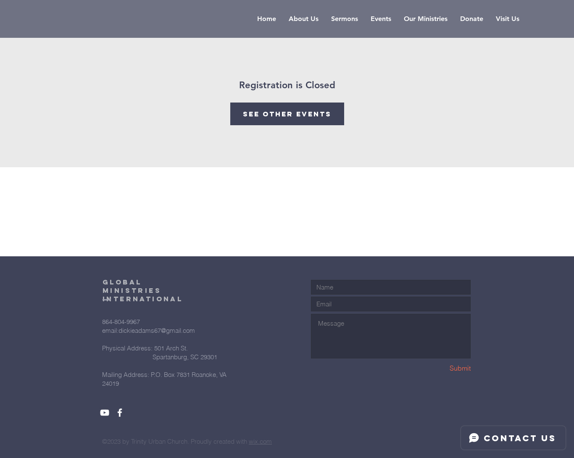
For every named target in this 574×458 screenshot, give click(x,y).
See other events (287, 114)
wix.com (260, 441)
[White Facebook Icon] (119, 412)
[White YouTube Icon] (104, 412)
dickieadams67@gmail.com (156, 330)
